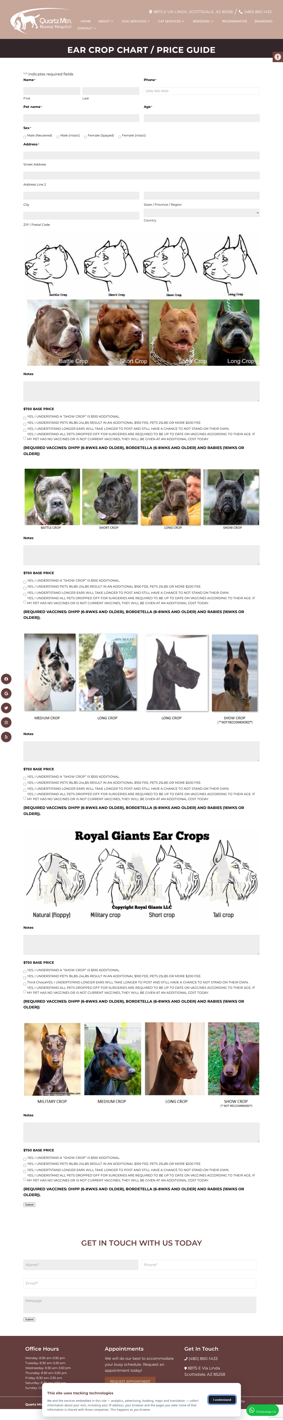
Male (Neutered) (39, 135)
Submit (29, 1204)
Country (150, 220)
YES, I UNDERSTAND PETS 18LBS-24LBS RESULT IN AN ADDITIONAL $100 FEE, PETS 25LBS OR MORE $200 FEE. (114, 423)
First (26, 98)
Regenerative (234, 21)
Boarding (264, 21)
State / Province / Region (163, 204)
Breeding (201, 21)
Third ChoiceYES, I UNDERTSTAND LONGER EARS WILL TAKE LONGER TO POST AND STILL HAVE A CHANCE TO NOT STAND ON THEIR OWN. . (138, 982)
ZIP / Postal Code (36, 225)
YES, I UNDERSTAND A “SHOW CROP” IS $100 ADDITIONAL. (73, 416)
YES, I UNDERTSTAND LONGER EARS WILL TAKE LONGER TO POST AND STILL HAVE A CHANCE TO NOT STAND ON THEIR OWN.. (128, 429)
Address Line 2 (34, 184)
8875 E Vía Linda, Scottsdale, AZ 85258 (193, 12)
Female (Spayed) (101, 135)
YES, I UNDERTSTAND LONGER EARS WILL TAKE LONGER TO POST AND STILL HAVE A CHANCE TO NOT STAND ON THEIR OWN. (128, 593)
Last (85, 98)
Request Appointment (130, 1381)
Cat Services (169, 21)
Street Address (34, 164)
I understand (222, 1399)
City (26, 204)
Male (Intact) (70, 135)
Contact (85, 28)
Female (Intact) (134, 135)
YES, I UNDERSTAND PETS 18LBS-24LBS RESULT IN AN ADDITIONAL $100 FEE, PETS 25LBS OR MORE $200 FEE (114, 1164)
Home (86, 21)
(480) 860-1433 (258, 12)
